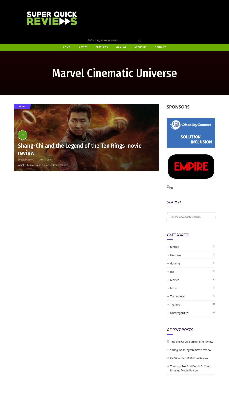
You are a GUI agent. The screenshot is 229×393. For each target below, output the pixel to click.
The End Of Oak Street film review (191, 342)
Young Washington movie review (190, 350)
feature (175, 247)
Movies (22, 106)
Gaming (175, 263)
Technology (177, 296)
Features (175, 255)
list (172, 272)
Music (174, 288)
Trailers (175, 305)
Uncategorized (179, 313)
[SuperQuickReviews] (52, 18)
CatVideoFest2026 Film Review (189, 358)
